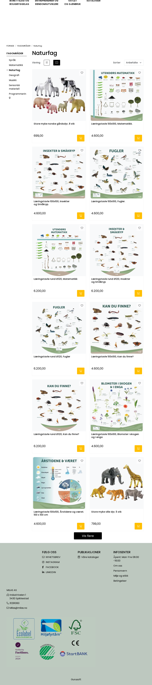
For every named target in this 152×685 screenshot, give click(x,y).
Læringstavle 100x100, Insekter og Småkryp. (51, 203)
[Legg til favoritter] (82, 73)
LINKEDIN (50, 572)
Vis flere (88, 536)
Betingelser (120, 581)
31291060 (14, 603)
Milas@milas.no (18, 608)
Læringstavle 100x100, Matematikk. (112, 123)
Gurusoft (76, 679)
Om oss (117, 565)
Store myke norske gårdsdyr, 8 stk (54, 123)
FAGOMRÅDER (15, 53)
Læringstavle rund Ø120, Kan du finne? (56, 434)
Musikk (13, 80)
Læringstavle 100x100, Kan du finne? (112, 356)
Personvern (120, 570)
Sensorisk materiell (14, 87)
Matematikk (16, 65)
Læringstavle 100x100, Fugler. (108, 201)
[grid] (56, 62)
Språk (12, 60)
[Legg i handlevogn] (80, 138)
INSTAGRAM (52, 562)
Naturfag (14, 70)
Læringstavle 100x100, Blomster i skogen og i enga (115, 436)
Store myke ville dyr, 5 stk (106, 511)
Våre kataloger (90, 557)
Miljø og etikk (120, 575)
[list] (47, 62)
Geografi (14, 75)
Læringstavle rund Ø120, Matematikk (55, 279)
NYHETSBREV (52, 557)
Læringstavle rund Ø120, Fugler (52, 356)
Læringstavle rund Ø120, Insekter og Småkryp (110, 280)
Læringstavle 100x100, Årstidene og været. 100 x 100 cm (59, 513)
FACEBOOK (52, 567)
